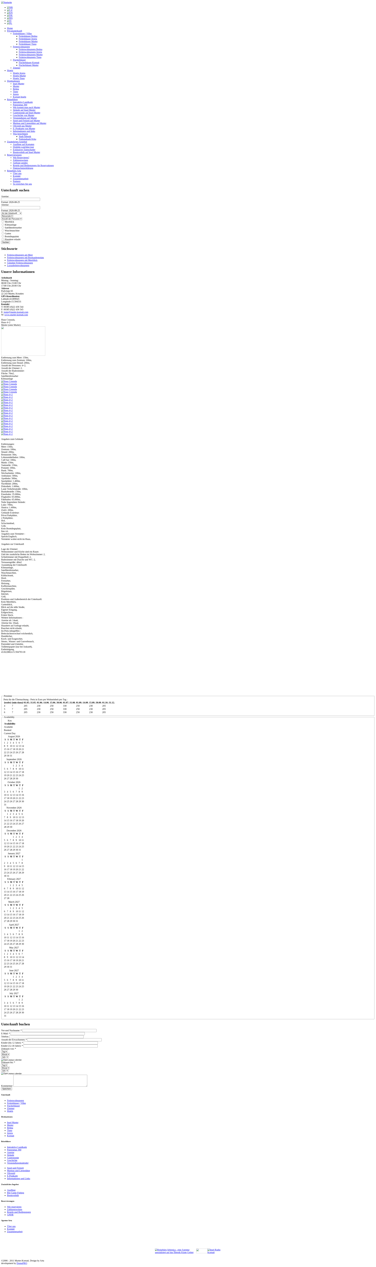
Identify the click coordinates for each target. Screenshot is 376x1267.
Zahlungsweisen (20, 160)
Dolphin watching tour (23, 147)
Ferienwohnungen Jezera (30, 52)
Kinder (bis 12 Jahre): (12, 1042)
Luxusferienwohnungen (18, 265)
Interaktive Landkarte (23, 102)
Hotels (10, 70)
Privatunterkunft (14, 31)
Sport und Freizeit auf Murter (26, 120)
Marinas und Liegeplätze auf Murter (29, 123)
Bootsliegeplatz (11, 236)
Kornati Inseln (19, 97)
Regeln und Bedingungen (19, 1212)
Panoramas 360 (20, 105)
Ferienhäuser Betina (28, 36)
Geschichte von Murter (23, 115)
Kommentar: (7, 1086)
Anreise (10, 1152)
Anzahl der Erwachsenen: (14, 1039)
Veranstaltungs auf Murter (25, 118)
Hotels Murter (19, 75)
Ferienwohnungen (21, 46)
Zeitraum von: (8, 1049)
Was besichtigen (20, 134)
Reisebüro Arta (14, 171)
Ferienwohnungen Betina (30, 49)
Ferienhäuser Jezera (28, 39)
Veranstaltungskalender (17, 1163)
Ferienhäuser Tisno (27, 44)
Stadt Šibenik (25, 136)
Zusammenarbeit (20, 178)
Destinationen (13, 81)
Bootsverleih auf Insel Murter (26, 152)
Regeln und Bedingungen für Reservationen (33, 165)
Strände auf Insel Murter (24, 110)
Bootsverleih (13, 1195)
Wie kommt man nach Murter (26, 107)
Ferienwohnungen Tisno (30, 57)
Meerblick (9, 222)
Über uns (17, 173)
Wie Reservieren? (21, 157)
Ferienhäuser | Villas (22, 33)
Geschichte (12, 1160)
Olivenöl (11, 1173)
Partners (16, 181)
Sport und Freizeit (15, 1168)
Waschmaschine (12, 230)
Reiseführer (12, 99)
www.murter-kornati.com (16, 314)
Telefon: (5, 1036)
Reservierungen (14, 155)
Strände (10, 1155)
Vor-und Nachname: (11, 1030)
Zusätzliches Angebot (17, 141)
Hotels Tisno (19, 78)
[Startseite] (6, 2)
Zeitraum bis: (8, 1062)
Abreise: (5, 205)
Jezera (16, 94)
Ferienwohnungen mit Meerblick (22, 260)
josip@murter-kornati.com (16, 312)
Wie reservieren (14, 1207)
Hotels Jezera (19, 73)
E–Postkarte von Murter (24, 128)
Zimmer (16, 68)
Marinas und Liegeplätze (18, 1170)
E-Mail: (5, 1033)
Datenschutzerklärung (23, 168)
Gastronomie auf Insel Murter (26, 112)
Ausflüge (11, 1190)
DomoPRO (22, 1263)
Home (10, 28)
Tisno (15, 91)
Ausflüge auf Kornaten (23, 144)
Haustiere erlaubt (12, 239)
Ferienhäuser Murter (28, 41)
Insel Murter (18, 83)
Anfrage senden (20, 163)
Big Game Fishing (15, 1192)
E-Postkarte (12, 1176)
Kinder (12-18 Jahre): (12, 1046)
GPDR (10, 1214)
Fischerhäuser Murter (28, 65)
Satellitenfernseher (13, 227)
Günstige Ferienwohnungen (20, 263)
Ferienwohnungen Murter (31, 54)
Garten (7, 233)
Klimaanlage (10, 224)
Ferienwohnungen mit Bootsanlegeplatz (25, 257)
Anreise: (5, 196)
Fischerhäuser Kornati (29, 62)
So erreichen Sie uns (22, 184)
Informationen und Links (18, 1178)
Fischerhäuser (19, 60)
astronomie (14, 1157)
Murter (16, 86)
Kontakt (16, 176)
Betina (16, 89)
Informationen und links (24, 131)
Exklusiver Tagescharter (24, 149)
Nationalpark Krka (27, 139)
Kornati (10, 1135)
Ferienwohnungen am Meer (20, 255)
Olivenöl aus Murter (22, 126)
